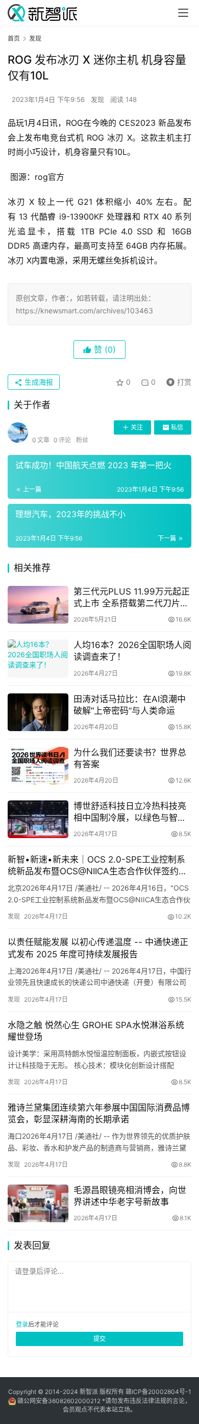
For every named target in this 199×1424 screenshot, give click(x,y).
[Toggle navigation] (183, 13)
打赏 (176, 380)
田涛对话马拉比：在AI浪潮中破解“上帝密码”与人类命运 (129, 705)
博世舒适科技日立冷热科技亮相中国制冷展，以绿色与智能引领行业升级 (129, 812)
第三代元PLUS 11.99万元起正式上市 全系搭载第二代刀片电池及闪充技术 (131, 597)
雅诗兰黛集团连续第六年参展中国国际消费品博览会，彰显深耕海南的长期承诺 (99, 1113)
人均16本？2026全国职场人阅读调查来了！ (132, 651)
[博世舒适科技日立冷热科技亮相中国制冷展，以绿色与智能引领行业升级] (38, 819)
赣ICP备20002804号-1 (158, 1391)
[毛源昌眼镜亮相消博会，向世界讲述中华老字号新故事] (38, 1203)
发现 (97, 99)
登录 (22, 1324)
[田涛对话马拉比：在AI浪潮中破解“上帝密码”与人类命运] (38, 712)
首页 (14, 38)
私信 (177, 427)
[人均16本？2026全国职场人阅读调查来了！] (38, 658)
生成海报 (37, 382)
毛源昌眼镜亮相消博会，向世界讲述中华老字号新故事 (129, 1196)
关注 (137, 427)
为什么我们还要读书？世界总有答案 (129, 758)
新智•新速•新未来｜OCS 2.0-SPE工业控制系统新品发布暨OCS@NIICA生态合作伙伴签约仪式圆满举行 (97, 865)
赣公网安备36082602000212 (59, 1401)
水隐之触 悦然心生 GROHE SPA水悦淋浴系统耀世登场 (96, 1031)
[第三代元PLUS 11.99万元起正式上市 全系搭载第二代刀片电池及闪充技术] (38, 605)
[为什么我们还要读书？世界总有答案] (38, 766)
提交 (99, 1338)
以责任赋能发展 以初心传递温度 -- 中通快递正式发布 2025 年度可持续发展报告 (98, 948)
